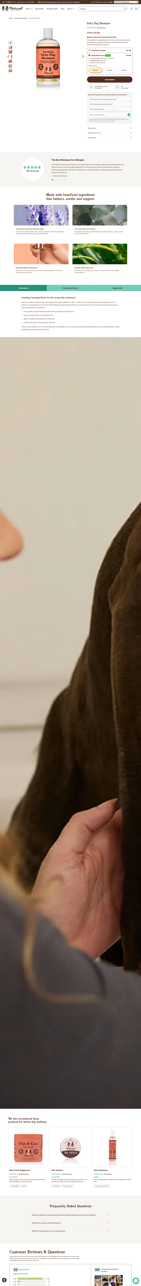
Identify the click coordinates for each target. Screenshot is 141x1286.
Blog (62, 9)
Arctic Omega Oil (66, 2)
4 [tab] (62, 180)
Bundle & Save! (52, 9)
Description (92, 128)
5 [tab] (65, 180)
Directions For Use (94, 133)
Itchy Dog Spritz (100, 1170)
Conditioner (76, 2)
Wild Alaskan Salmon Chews (51, 2)
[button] (109, 27)
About (69, 9)
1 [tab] (52, 180)
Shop (28, 9)
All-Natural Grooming (21, 18)
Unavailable (110, 79)
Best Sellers (40, 9)
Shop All (11, 18)
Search (83, 9)
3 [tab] (59, 180)
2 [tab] (56, 180)
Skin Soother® (58, 1170)
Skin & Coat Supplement (19, 1170)
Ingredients (92, 137)
